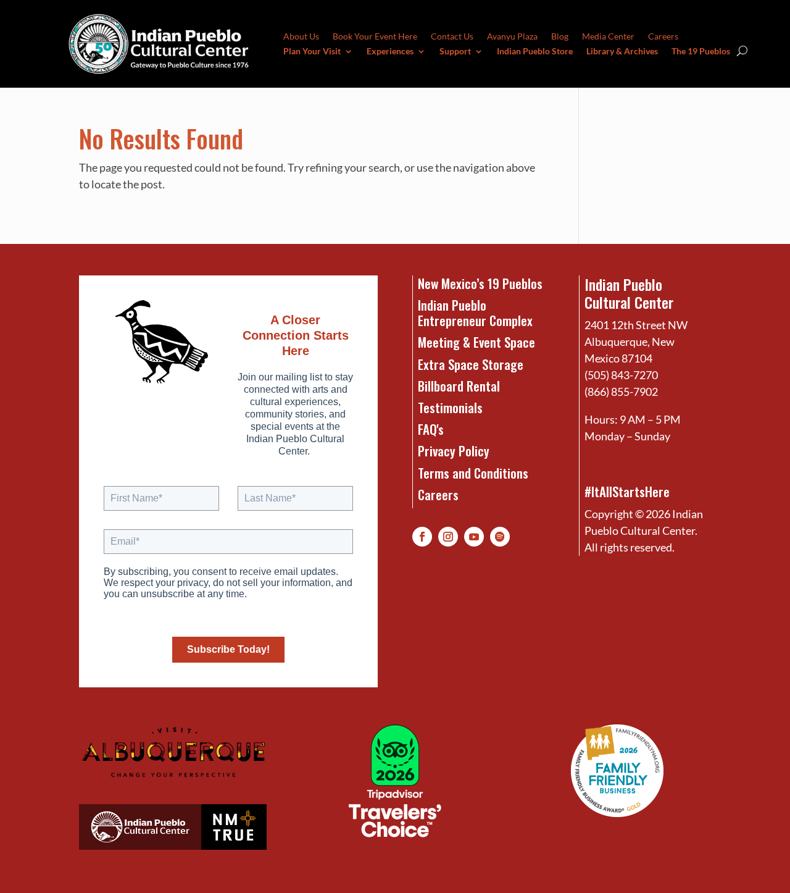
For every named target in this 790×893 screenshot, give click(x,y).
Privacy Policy (453, 450)
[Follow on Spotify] (500, 537)
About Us (301, 36)
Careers (663, 36)
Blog (559, 36)
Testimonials (450, 407)
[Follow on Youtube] (474, 537)
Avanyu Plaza (512, 36)
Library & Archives (622, 51)
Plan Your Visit (312, 51)
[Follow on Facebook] (422, 537)
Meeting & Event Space (476, 341)
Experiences (390, 51)
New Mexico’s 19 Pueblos (480, 283)
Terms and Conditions (473, 472)
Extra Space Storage (470, 364)
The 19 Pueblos (701, 51)
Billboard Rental (459, 385)
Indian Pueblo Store (535, 51)
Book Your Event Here (375, 36)
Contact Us (452, 36)
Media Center (608, 36)
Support (455, 51)
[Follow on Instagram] (448, 537)
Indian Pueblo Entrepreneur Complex (475, 312)
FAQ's (431, 428)
